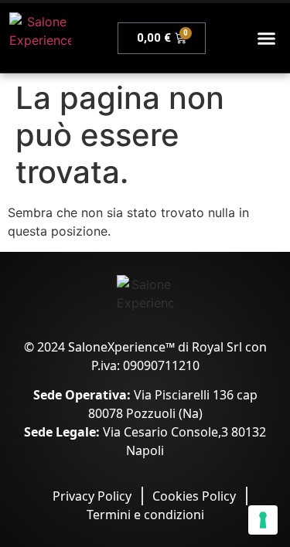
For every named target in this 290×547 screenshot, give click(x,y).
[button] (266, 38)
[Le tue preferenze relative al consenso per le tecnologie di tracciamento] (263, 520)
